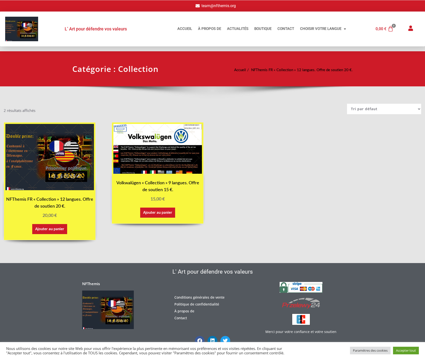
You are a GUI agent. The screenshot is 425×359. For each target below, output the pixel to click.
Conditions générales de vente (199, 297)
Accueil (184, 29)
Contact (285, 29)
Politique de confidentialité (196, 304)
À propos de (209, 29)
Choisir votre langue (320, 29)
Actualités (237, 29)
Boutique (263, 29)
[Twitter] (225, 341)
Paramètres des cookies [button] (370, 350)
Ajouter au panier (49, 229)
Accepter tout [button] (406, 350)
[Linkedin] (212, 341)
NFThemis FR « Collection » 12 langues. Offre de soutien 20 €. (302, 70)
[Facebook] (200, 341)
